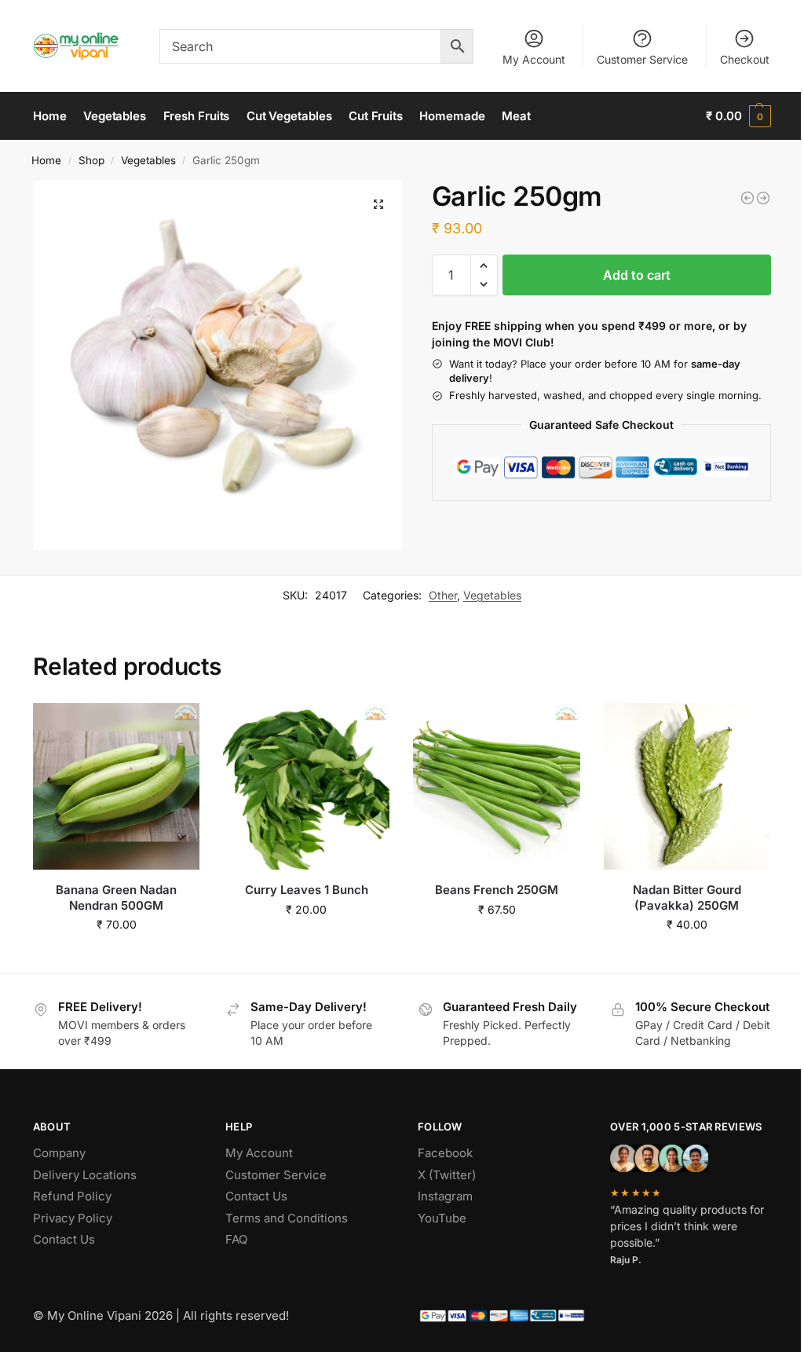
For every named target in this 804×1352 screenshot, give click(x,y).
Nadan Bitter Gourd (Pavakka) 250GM (687, 897)
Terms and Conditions (286, 1218)
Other (443, 595)
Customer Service (642, 59)
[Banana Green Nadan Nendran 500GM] (116, 786)
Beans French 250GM (496, 889)
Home (46, 160)
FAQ (236, 1239)
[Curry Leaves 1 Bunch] (306, 786)
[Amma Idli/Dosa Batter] (763, 198)
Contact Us (64, 1239)
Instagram (445, 1196)
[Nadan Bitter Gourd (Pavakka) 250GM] (687, 786)
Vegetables (148, 160)
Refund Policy (72, 1196)
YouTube (442, 1218)
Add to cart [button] (116, 957)
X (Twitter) (447, 1174)
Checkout (744, 59)
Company (59, 1152)
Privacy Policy (72, 1218)
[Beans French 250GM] (496, 786)
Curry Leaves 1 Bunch (306, 889)
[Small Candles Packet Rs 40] (747, 198)
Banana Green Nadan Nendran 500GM (116, 897)
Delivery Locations (85, 1174)
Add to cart (637, 275)
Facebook (445, 1152)
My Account (533, 59)
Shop (91, 160)
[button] (738, 116)
